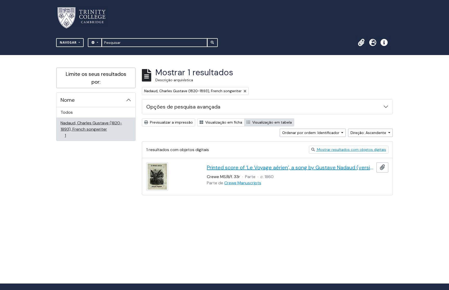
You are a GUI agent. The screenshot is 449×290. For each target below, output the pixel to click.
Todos (67, 112)
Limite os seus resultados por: (96, 78)
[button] (361, 42)
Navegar (69, 42)
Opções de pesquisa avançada (183, 106)
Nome (68, 100)
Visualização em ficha (223, 122)
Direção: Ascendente (369, 132)
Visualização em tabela (271, 122)
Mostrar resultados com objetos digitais (351, 149)
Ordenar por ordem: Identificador (311, 132)
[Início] (84, 18)
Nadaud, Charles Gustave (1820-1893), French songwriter (91, 129)
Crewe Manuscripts (242, 183)
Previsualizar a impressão (171, 122)
